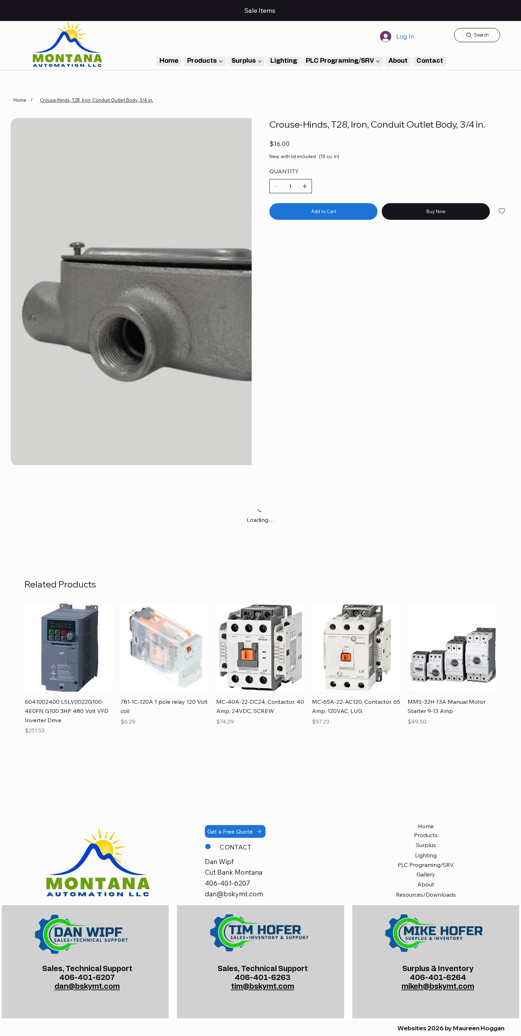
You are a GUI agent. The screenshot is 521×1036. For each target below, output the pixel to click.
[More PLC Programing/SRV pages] (378, 61)
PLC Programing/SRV (426, 758)
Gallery (425, 768)
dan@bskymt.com (234, 788)
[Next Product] (506, 541)
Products (426, 729)
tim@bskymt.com (262, 880)
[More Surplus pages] (260, 61)
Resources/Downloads (426, 788)
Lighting (426, 749)
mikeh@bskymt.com (438, 880)
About (425, 778)
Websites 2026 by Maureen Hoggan (450, 922)
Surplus (426, 738)
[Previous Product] (14, 541)
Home (426, 720)
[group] (260, 564)
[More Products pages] (221, 61)
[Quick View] (69, 541)
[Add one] (305, 186)
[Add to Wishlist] (502, 211)
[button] (429, 61)
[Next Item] (243, 238)
